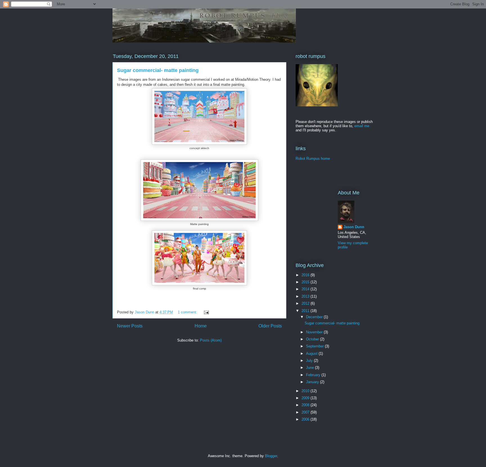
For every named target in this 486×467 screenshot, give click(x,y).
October (313, 339)
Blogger (271, 456)
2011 (306, 311)
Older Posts (270, 326)
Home (201, 326)
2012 (306, 303)
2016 (306, 275)
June (310, 367)
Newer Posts (130, 326)
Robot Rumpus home (313, 158)
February (313, 375)
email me (361, 126)
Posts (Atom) (211, 340)
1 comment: (188, 312)
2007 (306, 412)
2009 (306, 398)
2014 (306, 289)
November (315, 332)
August (312, 353)
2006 (306, 419)
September (315, 346)
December (315, 317)
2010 (306, 391)
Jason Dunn (353, 227)
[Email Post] (206, 312)
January (313, 382)
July (310, 360)
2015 (306, 282)
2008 (306, 405)
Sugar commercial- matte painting (158, 70)
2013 (306, 296)
